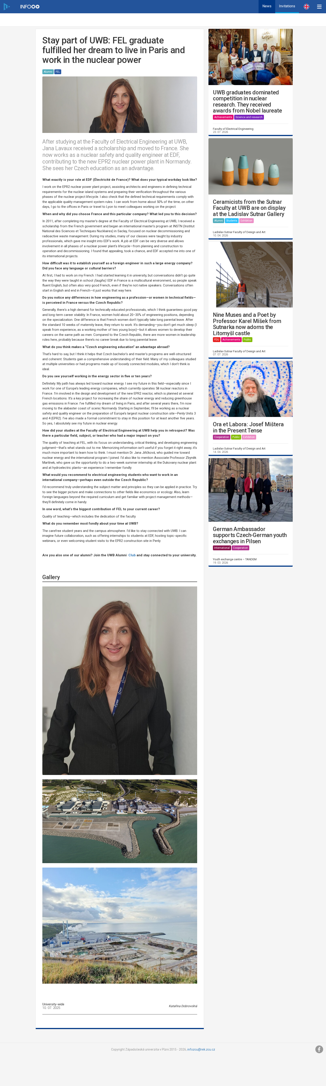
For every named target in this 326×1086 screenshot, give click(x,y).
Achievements (223, 117)
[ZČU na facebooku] (319, 1049)
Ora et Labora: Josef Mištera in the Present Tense (248, 427)
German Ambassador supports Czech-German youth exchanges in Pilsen (250, 535)
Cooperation (221, 437)
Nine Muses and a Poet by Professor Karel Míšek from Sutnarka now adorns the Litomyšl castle (247, 324)
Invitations (287, 6)
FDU (216, 339)
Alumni (48, 71)
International (222, 547)
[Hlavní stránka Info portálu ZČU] (30, 6)
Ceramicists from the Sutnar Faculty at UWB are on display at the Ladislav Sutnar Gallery (249, 208)
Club (132, 555)
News (266, 6)
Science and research (249, 117)
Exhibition (246, 220)
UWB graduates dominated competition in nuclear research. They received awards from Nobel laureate (247, 102)
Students (231, 220)
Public (247, 339)
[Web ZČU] (6, 6)
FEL (58, 71)
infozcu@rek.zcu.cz (201, 1049)
